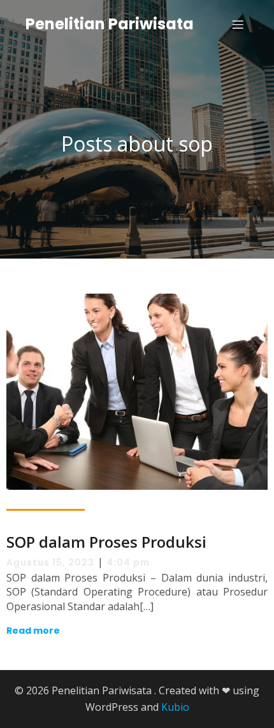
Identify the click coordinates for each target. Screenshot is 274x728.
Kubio (175, 707)
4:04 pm (128, 562)
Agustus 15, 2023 (50, 562)
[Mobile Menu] (238, 24)
